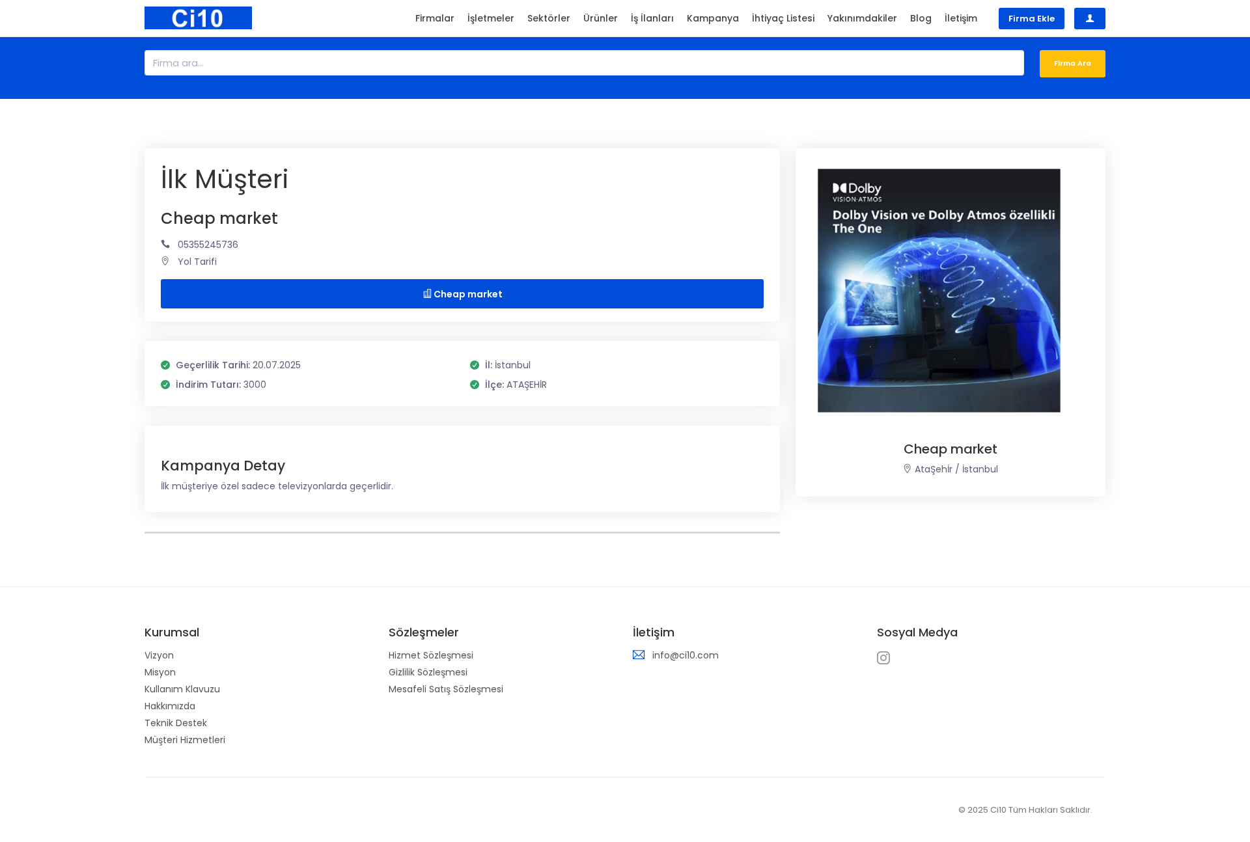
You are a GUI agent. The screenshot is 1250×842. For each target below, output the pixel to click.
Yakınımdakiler (862, 18)
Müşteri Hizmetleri (185, 739)
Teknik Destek (176, 722)
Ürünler (600, 18)
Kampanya (713, 18)
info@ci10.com (685, 655)
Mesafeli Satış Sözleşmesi (446, 689)
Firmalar (434, 18)
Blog (921, 18)
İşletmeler (490, 18)
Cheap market (467, 294)
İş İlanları (652, 18)
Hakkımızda (170, 706)
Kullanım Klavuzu (182, 689)
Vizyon (159, 655)
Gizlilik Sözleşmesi (428, 672)
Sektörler (548, 18)
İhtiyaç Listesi (783, 18)
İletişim (961, 18)
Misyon (160, 672)
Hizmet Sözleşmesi (431, 655)
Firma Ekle (1031, 18)
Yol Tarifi (197, 261)
